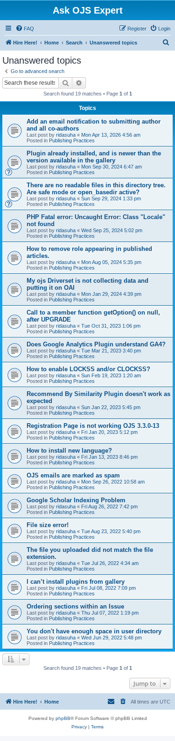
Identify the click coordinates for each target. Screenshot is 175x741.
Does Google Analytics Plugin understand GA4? (96, 344)
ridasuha (66, 135)
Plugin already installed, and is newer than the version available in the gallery (94, 157)
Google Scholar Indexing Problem (76, 500)
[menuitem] (24, 28)
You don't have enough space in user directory (94, 631)
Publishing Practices (72, 140)
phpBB (63, 718)
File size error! (48, 524)
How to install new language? (69, 450)
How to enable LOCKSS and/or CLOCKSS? (88, 369)
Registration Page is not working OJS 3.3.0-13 (93, 425)
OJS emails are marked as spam (73, 475)
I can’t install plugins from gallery (76, 581)
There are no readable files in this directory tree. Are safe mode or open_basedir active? (96, 189)
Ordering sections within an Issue (75, 606)
